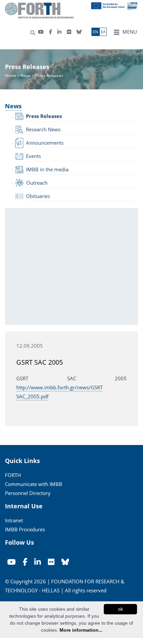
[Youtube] (40, 31)
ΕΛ (103, 32)
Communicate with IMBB (33, 484)
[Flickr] (69, 31)
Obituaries (38, 196)
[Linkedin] (59, 31)
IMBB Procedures (25, 529)
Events (33, 156)
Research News (43, 129)
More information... (81, 630)
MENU (129, 31)
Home (11, 75)
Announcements (45, 142)
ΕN (95, 32)
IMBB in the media (47, 169)
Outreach (37, 182)
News (26, 75)
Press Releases (44, 116)
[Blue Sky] (79, 31)
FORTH (13, 475)
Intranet (14, 520)
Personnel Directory (28, 493)
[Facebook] (50, 31)
